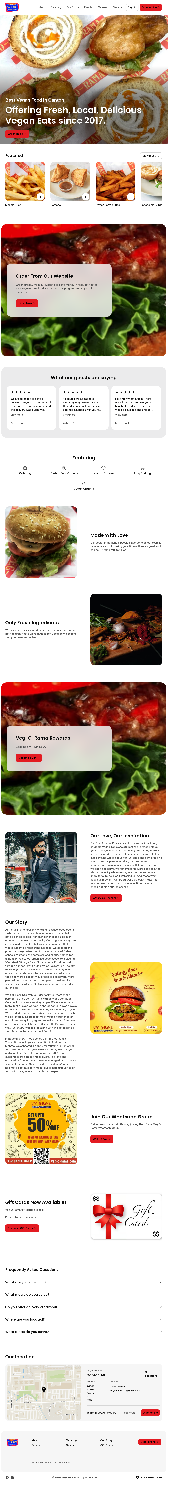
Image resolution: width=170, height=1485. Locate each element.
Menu (41, 7)
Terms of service (41, 1462)
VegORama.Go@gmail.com (125, 1390)
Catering (55, 7)
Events (88, 7)
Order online (150, 1412)
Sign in (132, 7)
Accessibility (62, 1462)
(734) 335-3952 (119, 1386)
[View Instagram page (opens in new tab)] (13, 1477)
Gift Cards (106, 1445)
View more (17, 414)
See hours (129, 1412)
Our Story (73, 7)
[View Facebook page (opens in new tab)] (7, 1477)
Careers (103, 7)
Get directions (151, 1374)
